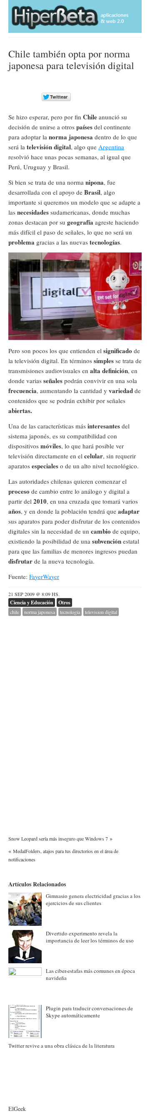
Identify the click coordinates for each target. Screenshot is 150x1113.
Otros (64, 602)
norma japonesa (39, 611)
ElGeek (17, 1109)
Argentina (111, 147)
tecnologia (70, 611)
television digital (101, 611)
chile (14, 611)
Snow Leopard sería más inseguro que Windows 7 (58, 838)
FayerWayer (44, 576)
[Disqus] (75, 720)
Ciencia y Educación (31, 602)
